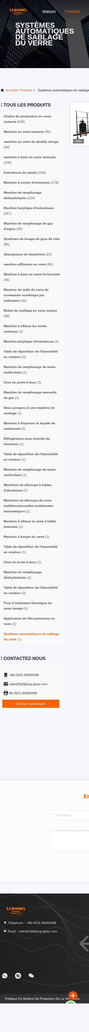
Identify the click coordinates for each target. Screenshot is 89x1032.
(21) (28, 254)
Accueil (11, 90)
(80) (28, 264)
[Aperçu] (18, 11)
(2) (25, 328)
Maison (49, 11)
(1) (30, 369)
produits (26, 90)
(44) (31, 144)
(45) (26, 295)
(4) (31, 354)
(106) (30, 159)
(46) (32, 276)
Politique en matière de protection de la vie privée (42, 998)
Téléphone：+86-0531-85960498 (31, 923)
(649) (27, 118)
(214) (23, 195)
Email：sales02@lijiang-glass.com (32, 931)
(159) (25, 172)
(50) (28, 226)
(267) (29, 210)
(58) (30, 313)
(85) (32, 241)
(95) (27, 131)
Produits (72, 11)
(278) (31, 182)
